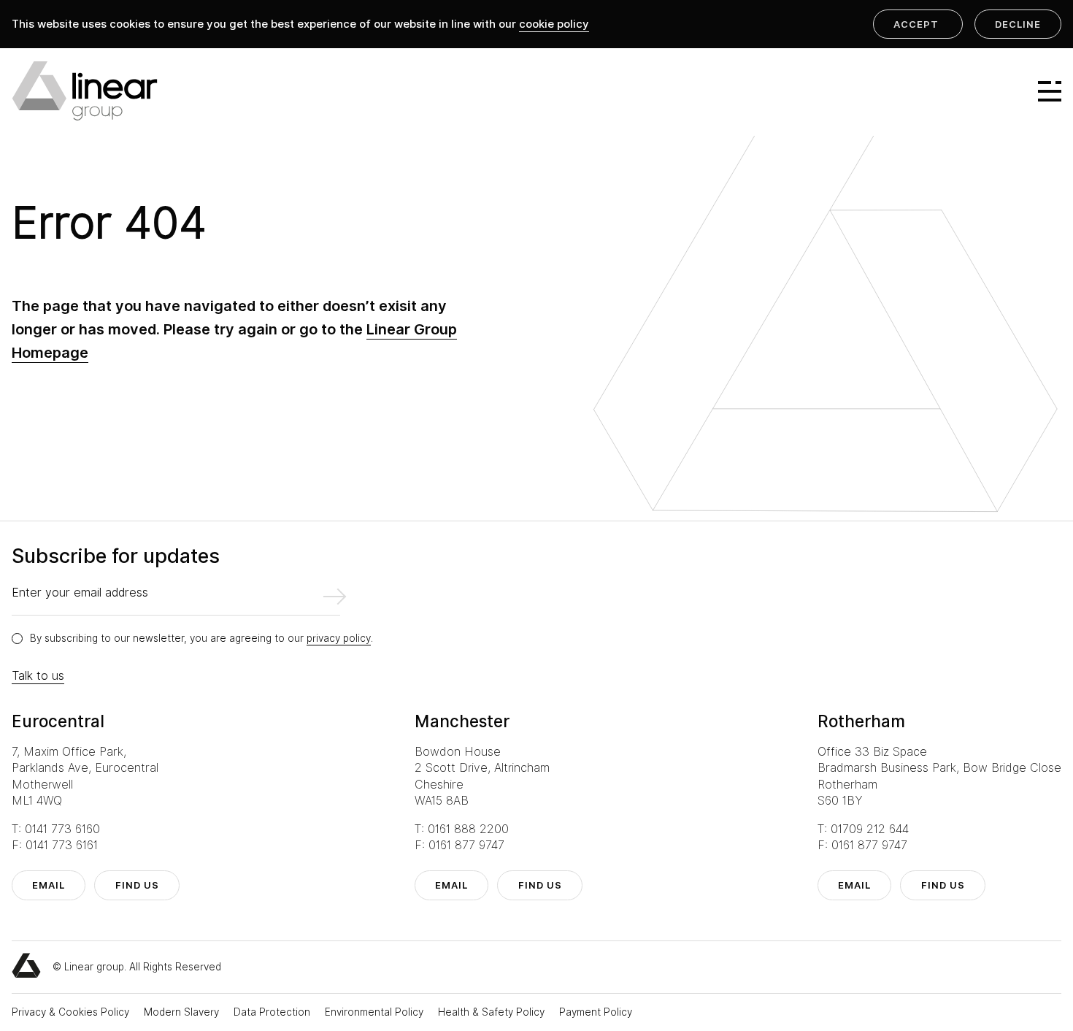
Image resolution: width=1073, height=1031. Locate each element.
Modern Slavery (183, 1012)
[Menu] (1043, 91)
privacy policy (339, 638)
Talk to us (38, 676)
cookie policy (554, 24)
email (48, 885)
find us (137, 885)
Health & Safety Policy (492, 1012)
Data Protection (273, 1012)
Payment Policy (595, 1012)
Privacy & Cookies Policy (72, 1012)
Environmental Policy (375, 1012)
